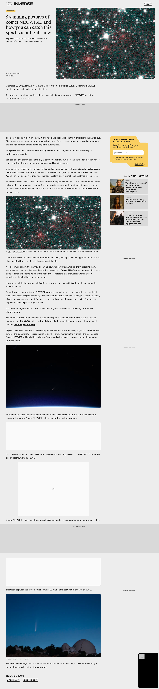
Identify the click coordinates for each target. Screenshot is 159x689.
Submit (138, 164)
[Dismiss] (155, 655)
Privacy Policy (132, 159)
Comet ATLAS (67, 270)
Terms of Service (120, 159)
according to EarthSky (24, 324)
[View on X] (53, 436)
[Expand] (141, 655)
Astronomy (12, 680)
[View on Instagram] (53, 489)
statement (30, 299)
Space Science (29, 680)
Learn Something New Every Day (123, 140)
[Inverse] (24, 3)
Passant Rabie (15, 73)
